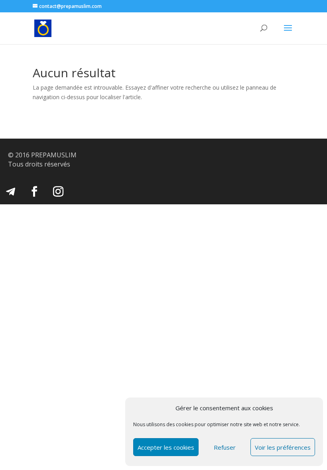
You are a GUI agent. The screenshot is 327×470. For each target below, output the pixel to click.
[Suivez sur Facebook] (34, 191)
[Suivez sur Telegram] (10, 191)
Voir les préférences (283, 447)
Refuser (225, 447)
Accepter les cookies (166, 447)
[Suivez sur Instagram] (58, 191)
